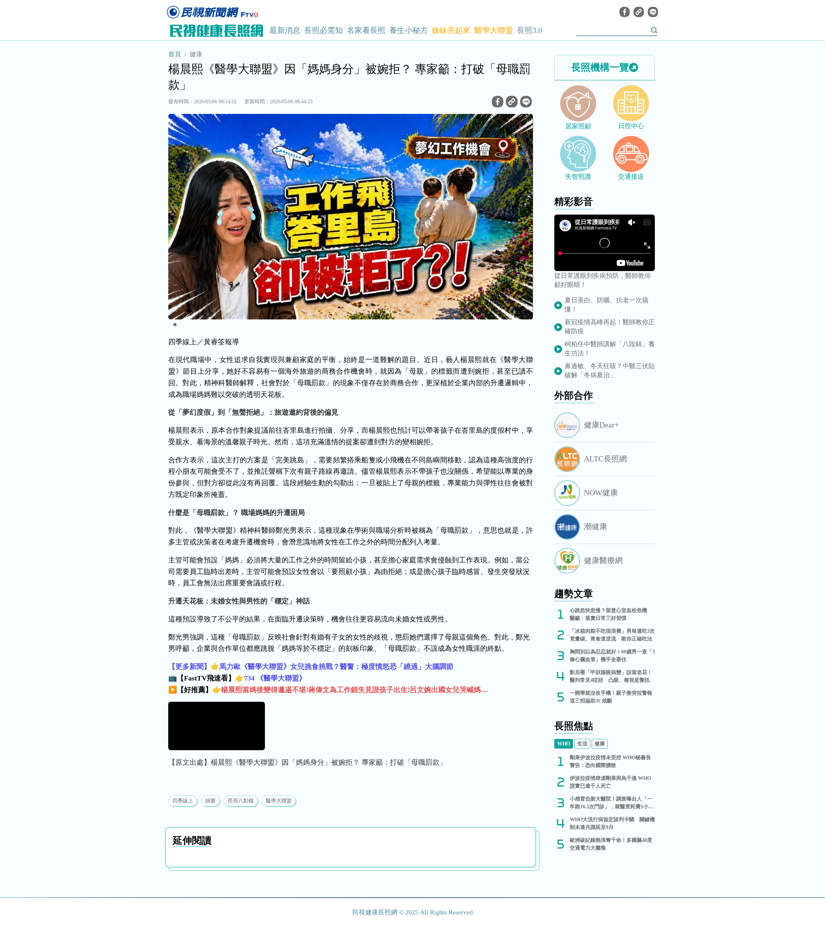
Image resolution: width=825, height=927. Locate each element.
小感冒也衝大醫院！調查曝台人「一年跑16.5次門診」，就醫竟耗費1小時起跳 (612, 803)
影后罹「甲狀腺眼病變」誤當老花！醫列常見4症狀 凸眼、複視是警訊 (611, 676)
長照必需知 (323, 30)
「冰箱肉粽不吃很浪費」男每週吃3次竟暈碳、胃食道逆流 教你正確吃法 (612, 634)
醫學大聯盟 (493, 30)
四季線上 (182, 800)
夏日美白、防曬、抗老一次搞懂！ (606, 305)
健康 (195, 54)
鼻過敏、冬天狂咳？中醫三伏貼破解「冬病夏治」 (610, 370)
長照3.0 (529, 30)
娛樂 (210, 800)
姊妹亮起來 (451, 30)
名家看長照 (366, 30)
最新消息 (284, 30)
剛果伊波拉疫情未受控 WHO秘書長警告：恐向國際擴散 (610, 761)
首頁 (174, 54)
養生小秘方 (408, 30)
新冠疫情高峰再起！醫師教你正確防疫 (610, 326)
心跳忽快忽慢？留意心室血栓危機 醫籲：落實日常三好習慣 (611, 614)
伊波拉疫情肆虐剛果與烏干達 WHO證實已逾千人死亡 (610, 782)
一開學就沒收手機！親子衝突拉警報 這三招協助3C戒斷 (612, 696)
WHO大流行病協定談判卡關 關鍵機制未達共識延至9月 (612, 823)
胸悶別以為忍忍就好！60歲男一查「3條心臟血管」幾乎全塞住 (612, 655)
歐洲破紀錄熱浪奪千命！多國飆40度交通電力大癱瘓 (611, 844)
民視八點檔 (241, 800)
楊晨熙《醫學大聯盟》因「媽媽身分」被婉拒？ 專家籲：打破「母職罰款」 (329, 762)
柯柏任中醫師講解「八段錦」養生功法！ (610, 348)
